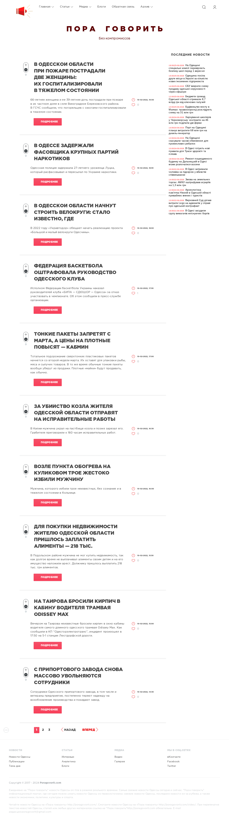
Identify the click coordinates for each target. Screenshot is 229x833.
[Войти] (214, 7)
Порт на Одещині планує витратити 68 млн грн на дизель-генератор (188, 130)
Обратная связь (123, 7)
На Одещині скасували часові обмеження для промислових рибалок (188, 140)
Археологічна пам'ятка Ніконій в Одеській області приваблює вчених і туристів (190, 192)
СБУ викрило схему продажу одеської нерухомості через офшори (188, 88)
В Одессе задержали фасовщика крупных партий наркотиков (76, 152)
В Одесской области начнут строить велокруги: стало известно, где (75, 212)
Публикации (17, 762)
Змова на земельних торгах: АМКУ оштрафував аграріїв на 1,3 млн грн (189, 182)
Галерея (119, 762)
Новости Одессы (19, 757)
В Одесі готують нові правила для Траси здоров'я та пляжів (189, 151)
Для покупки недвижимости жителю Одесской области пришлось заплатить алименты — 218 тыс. (76, 536)
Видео (118, 757)
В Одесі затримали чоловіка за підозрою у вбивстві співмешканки (188, 172)
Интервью (68, 757)
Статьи (65, 7)
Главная (44, 7)
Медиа (83, 7)
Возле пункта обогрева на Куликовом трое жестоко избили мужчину (72, 473)
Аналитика (68, 762)
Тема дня (14, 766)
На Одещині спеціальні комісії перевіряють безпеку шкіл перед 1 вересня (187, 68)
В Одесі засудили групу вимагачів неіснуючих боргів (189, 212)
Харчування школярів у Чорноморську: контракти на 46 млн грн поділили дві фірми (190, 120)
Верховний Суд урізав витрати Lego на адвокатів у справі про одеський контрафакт (190, 203)
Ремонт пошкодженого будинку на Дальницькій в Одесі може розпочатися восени (190, 161)
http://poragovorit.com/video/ (177, 805)
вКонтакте (174, 757)
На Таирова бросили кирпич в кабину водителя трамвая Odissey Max (77, 608)
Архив (144, 7)
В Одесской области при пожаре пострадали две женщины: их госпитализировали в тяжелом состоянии (69, 77)
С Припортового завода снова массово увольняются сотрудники (78, 676)
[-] (25, 69)
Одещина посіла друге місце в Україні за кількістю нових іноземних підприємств (188, 78)
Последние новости (190, 55)
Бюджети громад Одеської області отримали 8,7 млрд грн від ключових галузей (187, 99)
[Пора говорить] (21, 7)
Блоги (101, 7)
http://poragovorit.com (141, 808)
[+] (25, 64)
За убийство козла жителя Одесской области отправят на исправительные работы (76, 413)
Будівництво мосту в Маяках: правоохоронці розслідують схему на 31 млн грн (190, 109)
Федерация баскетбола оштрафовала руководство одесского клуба (75, 272)
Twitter (171, 766)
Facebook (173, 762)
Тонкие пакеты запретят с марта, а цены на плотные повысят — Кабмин (72, 340)
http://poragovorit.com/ (82, 805)
